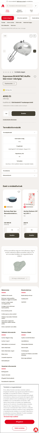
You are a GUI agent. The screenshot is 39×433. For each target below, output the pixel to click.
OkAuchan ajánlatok (22, 18)
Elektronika (18, 22)
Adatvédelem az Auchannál (8, 344)
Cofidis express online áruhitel (8, 314)
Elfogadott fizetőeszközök (7, 378)
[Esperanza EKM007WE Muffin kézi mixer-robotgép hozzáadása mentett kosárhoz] (35, 76)
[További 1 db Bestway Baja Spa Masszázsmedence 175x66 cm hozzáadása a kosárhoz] (18, 230)
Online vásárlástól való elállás (8, 326)
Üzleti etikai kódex (5, 347)
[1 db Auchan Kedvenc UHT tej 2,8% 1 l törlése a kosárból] (25, 230)
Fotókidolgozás (25, 351)
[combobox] (19, 6)
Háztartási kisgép (27, 22)
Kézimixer (13, 25)
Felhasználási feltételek (27, 344)
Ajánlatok (23, 302)
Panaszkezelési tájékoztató (8, 381)
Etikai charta (4, 354)
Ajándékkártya (25, 341)
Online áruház (10, 22)
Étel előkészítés (5, 25)
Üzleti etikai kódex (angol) (7, 351)
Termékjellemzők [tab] (7, 132)
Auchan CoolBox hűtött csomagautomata (7, 303)
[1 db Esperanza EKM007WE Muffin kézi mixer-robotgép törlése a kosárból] (9, 115)
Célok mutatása (19, 428)
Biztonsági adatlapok (26, 358)
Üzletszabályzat (5, 360)
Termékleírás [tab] (6, 170)
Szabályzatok (24, 298)
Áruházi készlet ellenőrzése (10, 119)
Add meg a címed (21, 1)
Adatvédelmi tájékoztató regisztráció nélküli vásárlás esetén (8, 322)
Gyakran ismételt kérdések (28, 337)
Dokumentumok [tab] (7, 175)
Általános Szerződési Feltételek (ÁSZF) (9, 317)
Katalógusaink (4, 371)
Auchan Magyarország (7, 337)
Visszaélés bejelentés (6, 357)
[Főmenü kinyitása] (36, 6)
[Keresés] (7, 5)
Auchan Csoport (5, 341)
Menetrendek (24, 347)
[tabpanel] (19, 150)
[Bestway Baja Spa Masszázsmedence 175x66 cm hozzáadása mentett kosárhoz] (19, 192)
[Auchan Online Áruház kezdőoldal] (2, 5)
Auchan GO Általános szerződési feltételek (29, 354)
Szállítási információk (6, 295)
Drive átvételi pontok (6, 310)
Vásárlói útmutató (5, 375)
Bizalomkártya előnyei (26, 295)
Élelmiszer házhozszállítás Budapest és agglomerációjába (9, 299)
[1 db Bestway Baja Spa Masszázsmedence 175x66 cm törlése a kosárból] (6, 230)
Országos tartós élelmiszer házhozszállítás (8, 307)
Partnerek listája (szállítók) (11, 416)
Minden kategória (7, 18)
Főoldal (3, 22)
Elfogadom (19, 422)
